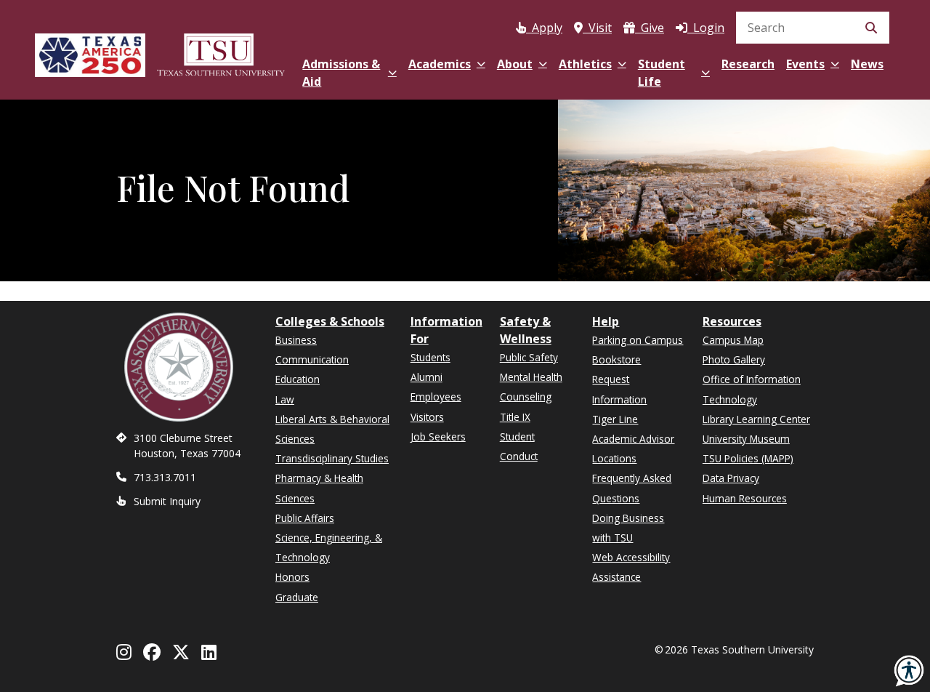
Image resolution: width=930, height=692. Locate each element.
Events (805, 64)
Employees (436, 396)
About (515, 64)
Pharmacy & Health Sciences (319, 487)
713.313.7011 (165, 477)
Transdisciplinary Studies (332, 458)
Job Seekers (438, 436)
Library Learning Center (756, 419)
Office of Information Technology (752, 389)
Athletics (585, 64)
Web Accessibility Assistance (631, 567)
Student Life (661, 72)
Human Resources (745, 498)
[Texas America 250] (90, 53)
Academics (439, 64)
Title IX (515, 417)
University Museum (746, 439)
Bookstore (616, 359)
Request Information (619, 389)
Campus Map (733, 340)
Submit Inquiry (167, 501)
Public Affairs (304, 518)
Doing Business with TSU (628, 527)
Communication (312, 359)
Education (297, 379)
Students (430, 357)
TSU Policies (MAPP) (748, 458)
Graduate (296, 597)
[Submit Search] (871, 27)
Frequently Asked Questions (631, 487)
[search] (812, 28)
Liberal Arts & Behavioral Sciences (332, 429)
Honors (292, 577)
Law (284, 399)
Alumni (426, 377)
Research (748, 64)
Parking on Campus (637, 340)
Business (296, 340)
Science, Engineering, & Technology (328, 547)
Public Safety (529, 357)
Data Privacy (731, 478)
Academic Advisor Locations (633, 448)
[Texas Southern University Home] (221, 53)
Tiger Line (615, 419)
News (867, 64)
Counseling (525, 396)
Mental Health (531, 377)
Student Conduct (519, 446)
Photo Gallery (734, 359)
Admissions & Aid (341, 72)
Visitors (427, 417)
